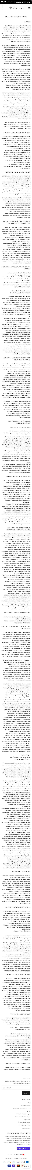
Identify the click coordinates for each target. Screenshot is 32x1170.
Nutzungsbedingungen (24, 1122)
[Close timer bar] (31, 0)
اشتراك (26, 1093)
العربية (10, 1154)
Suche (28, 1111)
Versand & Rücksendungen (23, 1114)
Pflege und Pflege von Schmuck (21, 1108)
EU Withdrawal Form (24, 1125)
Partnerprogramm (25, 1105)
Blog (29, 1103)
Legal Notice (27, 1119)
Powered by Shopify (17, 1158)
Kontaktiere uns (26, 1128)
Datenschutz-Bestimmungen (22, 1117)
